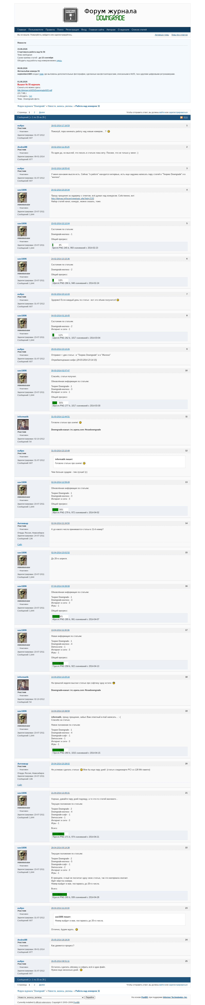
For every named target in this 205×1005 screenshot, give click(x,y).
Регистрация (72, 29)
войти (162, 112)
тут (30, 96)
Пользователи (36, 29)
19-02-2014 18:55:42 (60, 168)
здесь (59, 60)
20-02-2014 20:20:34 (60, 190)
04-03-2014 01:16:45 (60, 315)
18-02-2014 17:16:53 (60, 125)
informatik (23, 416)
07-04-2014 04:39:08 (60, 586)
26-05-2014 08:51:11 (60, 961)
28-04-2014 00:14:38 (60, 848)
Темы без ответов (179, 35)
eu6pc (20, 125)
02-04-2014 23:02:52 (60, 552)
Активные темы (162, 35)
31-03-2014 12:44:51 (60, 416)
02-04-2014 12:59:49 (60, 482)
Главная (21, 29)
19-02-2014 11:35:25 (60, 147)
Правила (50, 29)
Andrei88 (22, 147)
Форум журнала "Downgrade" (31, 106)
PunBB (144, 997)
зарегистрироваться (178, 112)
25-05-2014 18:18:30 (60, 940)
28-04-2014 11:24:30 (60, 908)
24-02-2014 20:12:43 (60, 294)
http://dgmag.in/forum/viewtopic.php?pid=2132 (72, 198)
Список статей (139, 29)
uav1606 (22, 190)
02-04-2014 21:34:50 (60, 523)
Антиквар (22, 523)
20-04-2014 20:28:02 (60, 764)
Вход (83, 29)
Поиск (60, 29)
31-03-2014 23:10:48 (60, 451)
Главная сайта (96, 29)
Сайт (19, 544)
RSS (186, 117)
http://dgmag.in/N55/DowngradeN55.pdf (34, 90)
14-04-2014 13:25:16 (60, 677)
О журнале (123, 29)
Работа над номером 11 (87, 106)
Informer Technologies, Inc (175, 997)
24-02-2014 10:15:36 (60, 259)
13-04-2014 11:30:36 (60, 630)
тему (41, 74)
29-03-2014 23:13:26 (60, 349)
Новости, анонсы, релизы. (60, 106)
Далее (42, 112)
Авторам (111, 29)
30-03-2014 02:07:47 (60, 370)
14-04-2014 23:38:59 (60, 711)
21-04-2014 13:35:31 (60, 793)
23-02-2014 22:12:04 (60, 223)
